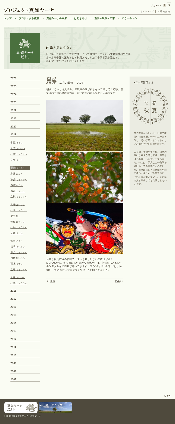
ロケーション (129, 18)
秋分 (18, 179)
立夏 (16, 233)
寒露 (52, 281)
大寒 (17, 277)
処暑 (17, 191)
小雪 (18, 154)
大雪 (17, 148)
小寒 (18, 283)
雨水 (16, 263)
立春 (18, 269)
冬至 (16, 142)
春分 (18, 252)
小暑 (18, 210)
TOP (168, 396)
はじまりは (80, 18)
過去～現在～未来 (104, 18)
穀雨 (16, 240)
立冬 (117, 281)
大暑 (17, 204)
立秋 (18, 196)
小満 (18, 227)
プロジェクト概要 (29, 18)
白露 (16, 185)
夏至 (15, 215)
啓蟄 (17, 257)
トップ (8, 18)
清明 (17, 246)
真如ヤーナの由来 (57, 18)
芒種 (17, 221)
